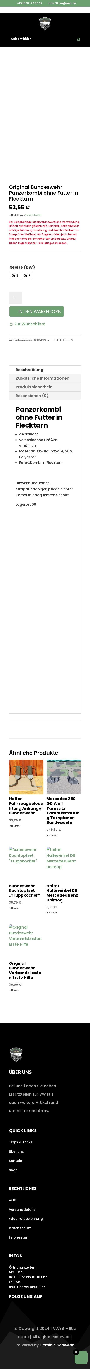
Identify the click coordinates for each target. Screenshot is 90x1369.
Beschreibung (29, 369)
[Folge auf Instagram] (13, 1309)
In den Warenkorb (39, 311)
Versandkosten (33, 215)
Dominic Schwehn (57, 1345)
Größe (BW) (22, 267)
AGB (12, 1200)
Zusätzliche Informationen (42, 378)
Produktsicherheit (34, 387)
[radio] (15, 275)
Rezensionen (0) (32, 395)
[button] (27, 324)
